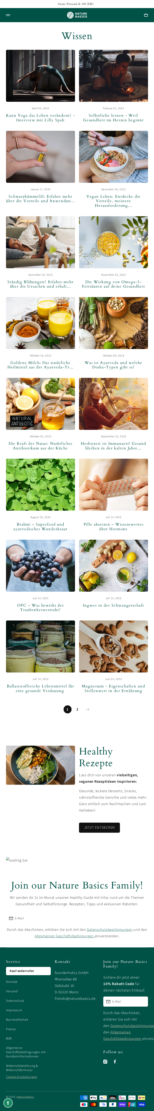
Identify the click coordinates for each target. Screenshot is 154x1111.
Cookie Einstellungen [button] (21, 1077)
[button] (8, 1103)
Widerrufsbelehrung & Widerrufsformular (22, 1068)
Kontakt (11, 982)
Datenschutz (15, 1001)
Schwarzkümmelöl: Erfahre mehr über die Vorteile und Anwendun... (40, 199)
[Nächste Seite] (87, 709)
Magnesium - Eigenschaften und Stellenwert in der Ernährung (113, 688)
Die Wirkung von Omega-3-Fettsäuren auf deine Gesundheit (113, 284)
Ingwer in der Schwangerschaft (113, 605)
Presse (11, 1029)
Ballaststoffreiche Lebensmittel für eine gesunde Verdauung (40, 688)
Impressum (14, 1010)
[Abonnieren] (143, 918)
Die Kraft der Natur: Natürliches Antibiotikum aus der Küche (41, 446)
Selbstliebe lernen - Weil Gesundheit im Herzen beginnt (113, 118)
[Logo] (77, 15)
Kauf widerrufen (22, 971)
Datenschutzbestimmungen (109, 929)
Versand (12, 991)
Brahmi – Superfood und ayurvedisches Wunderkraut (40, 526)
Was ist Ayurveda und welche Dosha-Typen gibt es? (113, 365)
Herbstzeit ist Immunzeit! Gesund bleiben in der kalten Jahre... (113, 446)
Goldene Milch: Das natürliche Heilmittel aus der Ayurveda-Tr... (40, 365)
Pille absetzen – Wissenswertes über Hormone (114, 526)
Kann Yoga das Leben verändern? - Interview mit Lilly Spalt (40, 118)
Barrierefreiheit (17, 1019)
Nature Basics (25, 1097)
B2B (9, 1038)
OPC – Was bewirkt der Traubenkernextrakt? (40, 607)
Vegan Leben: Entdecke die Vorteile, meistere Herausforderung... (113, 201)
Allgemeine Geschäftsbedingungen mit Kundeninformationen (26, 1052)
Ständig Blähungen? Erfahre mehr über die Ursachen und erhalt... (40, 284)
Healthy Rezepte (96, 757)
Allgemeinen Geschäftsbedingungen (65, 936)
